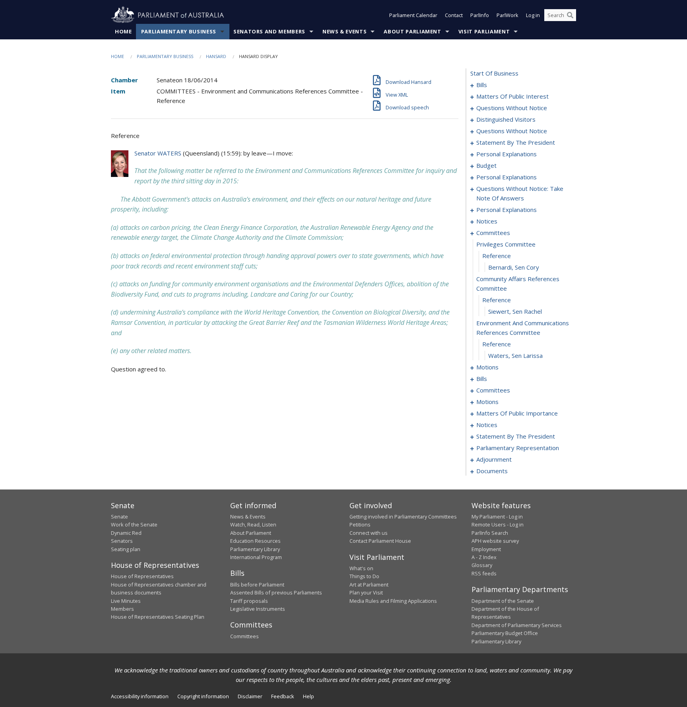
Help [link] (308, 696)
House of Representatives (142, 576)
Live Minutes (126, 600)
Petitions (360, 524)
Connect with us (368, 532)
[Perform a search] (570, 15)
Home (123, 31)
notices (486, 221)
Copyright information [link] (203, 696)
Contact (454, 15)
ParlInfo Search (490, 532)
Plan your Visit (366, 592)
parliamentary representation (517, 448)
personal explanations (506, 154)
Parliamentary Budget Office (505, 633)
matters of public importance (517, 413)
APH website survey (495, 540)
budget (486, 165)
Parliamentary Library (255, 549)
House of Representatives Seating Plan (157, 616)
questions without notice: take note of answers (519, 193)
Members (122, 608)
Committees (244, 636)
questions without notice (511, 108)
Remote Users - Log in (498, 524)
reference (496, 256)
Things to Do (364, 576)
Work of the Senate (134, 524)
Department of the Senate (503, 600)
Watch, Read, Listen (253, 524)
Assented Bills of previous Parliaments (276, 592)
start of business (494, 73)
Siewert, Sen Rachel (515, 311)
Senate (119, 516)
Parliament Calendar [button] (413, 15)
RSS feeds (484, 573)
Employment (486, 549)
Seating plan (125, 549)
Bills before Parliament (257, 584)
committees (493, 233)
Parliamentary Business (178, 31)
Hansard (216, 56)
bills (481, 85)
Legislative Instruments (257, 608)
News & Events (344, 31)
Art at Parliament (368, 584)
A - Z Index (484, 557)
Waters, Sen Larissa (515, 355)
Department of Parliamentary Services (517, 625)
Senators (122, 540)
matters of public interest (512, 96)
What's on (361, 568)
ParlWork (507, 15)
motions (487, 367)
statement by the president (515, 142)
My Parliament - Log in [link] (497, 516)
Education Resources (255, 540)
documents (492, 471)
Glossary (482, 565)
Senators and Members (269, 31)
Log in (533, 15)
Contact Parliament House (380, 540)
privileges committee (506, 244)
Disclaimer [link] (250, 696)
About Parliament (412, 31)
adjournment (494, 459)
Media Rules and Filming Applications (393, 600)
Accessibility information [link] (140, 696)
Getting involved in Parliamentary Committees (403, 516)
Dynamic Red (126, 532)
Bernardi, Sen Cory (513, 267)
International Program (256, 557)
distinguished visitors (506, 119)
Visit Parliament (484, 31)
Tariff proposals (249, 600)
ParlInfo (479, 15)
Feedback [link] (282, 696)
